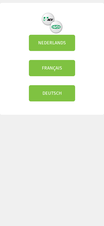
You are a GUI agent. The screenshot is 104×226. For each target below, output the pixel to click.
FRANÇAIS (52, 68)
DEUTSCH (52, 93)
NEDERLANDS (52, 42)
